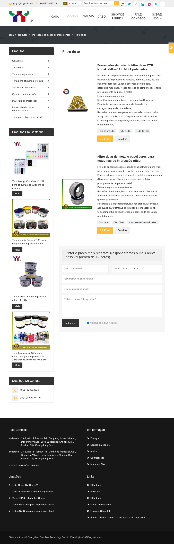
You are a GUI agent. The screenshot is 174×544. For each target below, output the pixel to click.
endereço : (14, 438)
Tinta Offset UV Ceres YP (25, 485)
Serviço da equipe (100, 444)
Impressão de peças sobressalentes (50, 34)
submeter (71, 323)
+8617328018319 (48, 3)
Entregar (95, 438)
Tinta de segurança (22, 74)
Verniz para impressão (24, 87)
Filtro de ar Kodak (107, 131)
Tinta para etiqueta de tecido (27, 80)
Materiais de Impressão (25, 100)
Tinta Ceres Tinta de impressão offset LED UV (29, 298)
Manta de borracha (100, 504)
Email (105, 138)
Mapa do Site (97, 464)
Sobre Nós (157, 16)
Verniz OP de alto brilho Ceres (28, 498)
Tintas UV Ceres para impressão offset (33, 504)
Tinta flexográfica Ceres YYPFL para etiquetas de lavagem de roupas (29, 185)
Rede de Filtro (142, 131)
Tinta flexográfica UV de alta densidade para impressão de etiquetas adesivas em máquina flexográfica (29, 356)
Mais (17, 193)
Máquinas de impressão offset (142, 222)
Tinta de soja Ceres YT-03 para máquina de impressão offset (29, 242)
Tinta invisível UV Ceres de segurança (32, 491)
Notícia (88, 15)
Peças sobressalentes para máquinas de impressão (118, 517)
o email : (13, 465)
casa (11, 34)
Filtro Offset (119, 222)
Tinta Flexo (18, 67)
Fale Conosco (138, 16)
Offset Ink (17, 60)
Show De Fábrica (117, 16)
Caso (102, 16)
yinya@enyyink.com (23, 3)
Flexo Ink (95, 491)
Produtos (70, 15)
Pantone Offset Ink (100, 511)
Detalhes (122, 139)
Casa (55, 16)
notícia (94, 451)
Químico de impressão (24, 94)
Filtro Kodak (125, 131)
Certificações (97, 457)
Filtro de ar (104, 222)
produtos (22, 34)
